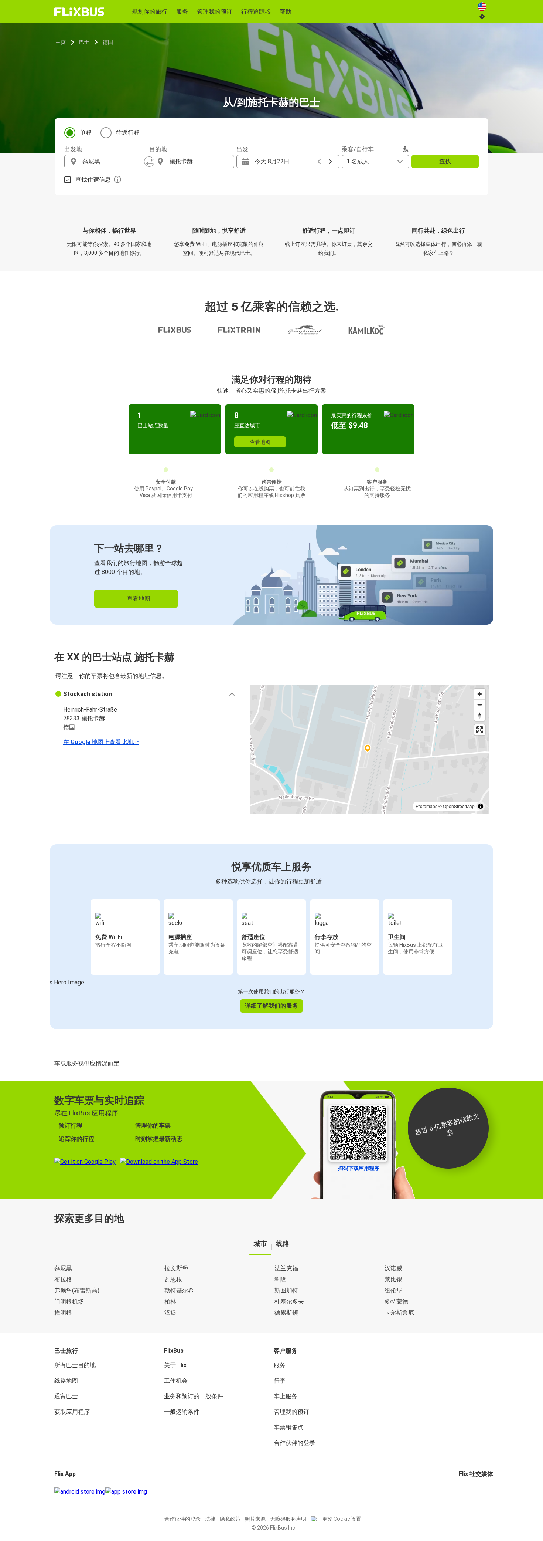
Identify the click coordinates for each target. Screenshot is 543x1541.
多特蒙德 (396, 1301)
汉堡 (170, 1312)
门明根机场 (69, 1301)
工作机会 (176, 1380)
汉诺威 (393, 1268)
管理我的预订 (291, 1411)
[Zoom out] (479, 704)
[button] (147, 694)
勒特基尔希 (179, 1290)
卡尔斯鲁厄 (399, 1312)
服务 (280, 1365)
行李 (280, 1380)
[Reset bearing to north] (479, 715)
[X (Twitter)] (469, 1491)
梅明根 (63, 1312)
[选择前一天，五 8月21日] (319, 161)
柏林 (170, 1301)
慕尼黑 (63, 1268)
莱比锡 (393, 1279)
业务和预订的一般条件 (193, 1396)
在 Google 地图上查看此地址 (101, 742)
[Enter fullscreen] (479, 729)
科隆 (280, 1279)
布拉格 (63, 1279)
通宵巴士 (66, 1396)
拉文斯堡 (176, 1268)
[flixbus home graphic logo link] (79, 11)
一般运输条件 (181, 1411)
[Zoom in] (479, 694)
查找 (445, 161)
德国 (108, 42)
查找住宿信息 (93, 179)
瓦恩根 (173, 1279)
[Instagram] (462, 1491)
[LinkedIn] (466, 1491)
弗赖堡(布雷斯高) (76, 1290)
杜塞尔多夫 (289, 1301)
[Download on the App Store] (126, 1491)
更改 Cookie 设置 (341, 1519)
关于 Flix (175, 1365)
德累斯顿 (286, 1312)
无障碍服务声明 (288, 1519)
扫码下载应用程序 (358, 1168)
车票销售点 (288, 1427)
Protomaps (426, 806)
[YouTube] (464, 1491)
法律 (210, 1519)
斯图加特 (286, 1290)
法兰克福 (286, 1268)
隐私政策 (230, 1519)
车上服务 (285, 1396)
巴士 (84, 42)
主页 (60, 42)
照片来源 (255, 1519)
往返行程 (128, 132)
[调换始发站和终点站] (149, 161)
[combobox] (113, 161)
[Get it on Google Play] (79, 1491)
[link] (271, 575)
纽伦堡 (393, 1290)
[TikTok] (471, 1491)
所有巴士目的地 (75, 1365)
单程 (86, 132)
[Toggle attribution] (480, 806)
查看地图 (260, 442)
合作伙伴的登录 (294, 1442)
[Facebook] (460, 1491)
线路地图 (66, 1380)
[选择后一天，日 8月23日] (330, 161)
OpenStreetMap (459, 806)
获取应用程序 (72, 1411)
